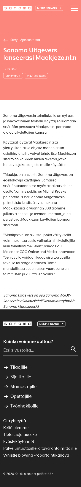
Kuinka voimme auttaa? (28, 341)
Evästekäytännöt (18, 441)
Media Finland (47, 8)
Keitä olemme (16, 427)
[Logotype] (17, 324)
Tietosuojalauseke (20, 434)
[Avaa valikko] (73, 8)
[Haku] (73, 349)
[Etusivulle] (17, 8)
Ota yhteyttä (14, 420)
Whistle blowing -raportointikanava (36, 455)
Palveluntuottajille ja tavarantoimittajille (40, 448)
